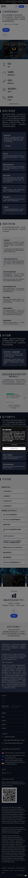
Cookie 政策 (9, 440)
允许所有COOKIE (14, 448)
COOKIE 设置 (14, 444)
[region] (14, 439)
